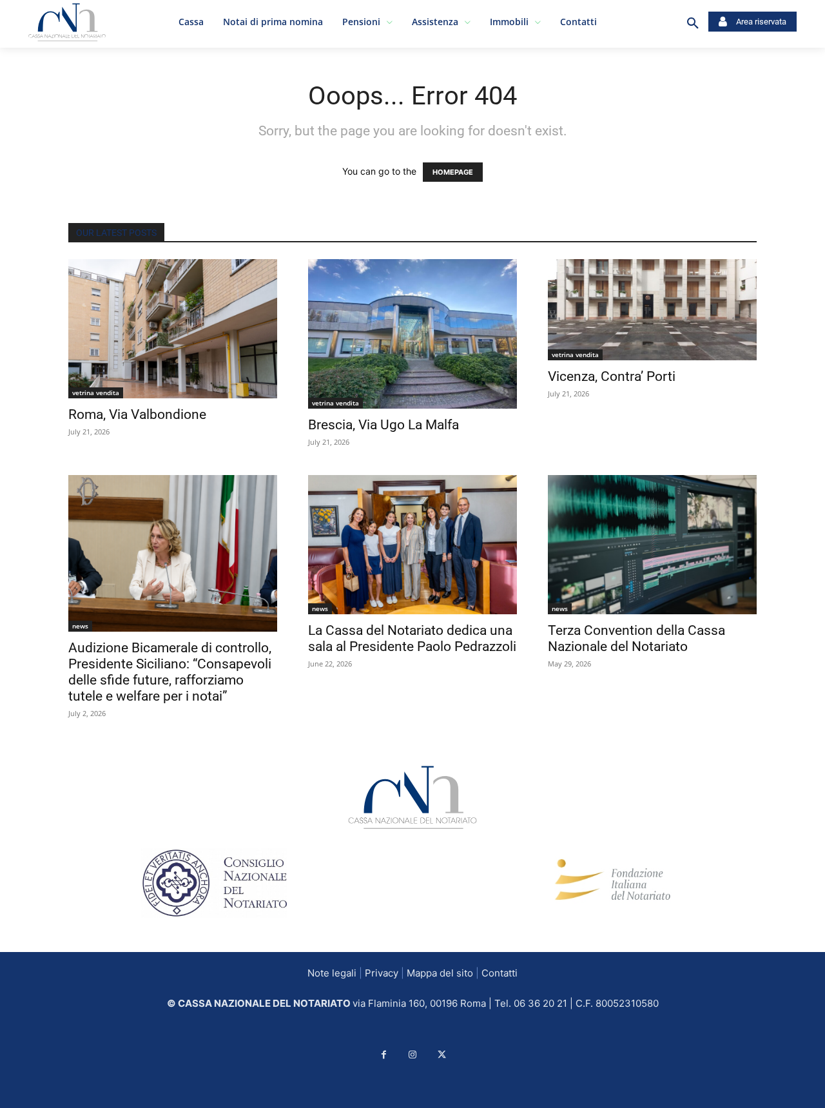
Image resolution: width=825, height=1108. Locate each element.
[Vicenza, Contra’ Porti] (652, 309)
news (80, 625)
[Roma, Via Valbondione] (172, 328)
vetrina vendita (95, 392)
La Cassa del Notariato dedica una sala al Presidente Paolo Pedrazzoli (412, 638)
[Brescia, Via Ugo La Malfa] (412, 334)
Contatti (499, 973)
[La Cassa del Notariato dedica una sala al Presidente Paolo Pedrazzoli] (412, 544)
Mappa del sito (440, 973)
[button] (692, 23)
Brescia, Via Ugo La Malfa (383, 425)
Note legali (331, 973)
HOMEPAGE (452, 172)
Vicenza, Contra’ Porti (611, 376)
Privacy (381, 973)
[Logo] (39, 22)
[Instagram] (413, 1055)
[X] (442, 1055)
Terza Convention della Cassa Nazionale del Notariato (636, 638)
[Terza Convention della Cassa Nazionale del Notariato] (652, 544)
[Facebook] (384, 1055)
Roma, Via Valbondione (137, 414)
